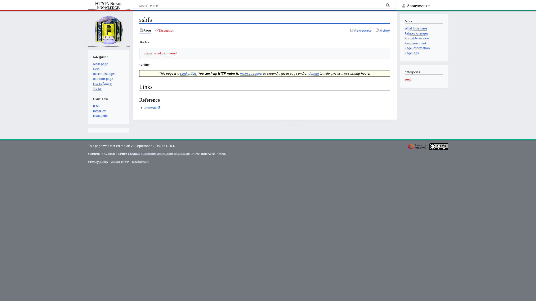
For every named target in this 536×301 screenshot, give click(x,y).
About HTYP (120, 161)
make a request (251, 73)
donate (314, 73)
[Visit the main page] (109, 30)
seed (408, 79)
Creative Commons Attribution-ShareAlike (159, 154)
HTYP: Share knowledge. (108, 6)
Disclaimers (140, 161)
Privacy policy (98, 161)
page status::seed (161, 53)
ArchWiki (150, 108)
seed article (188, 73)
